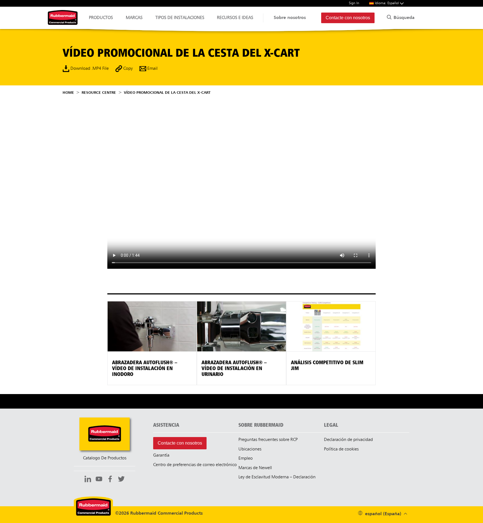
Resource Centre (99, 93)
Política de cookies (341, 449)
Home (68, 93)
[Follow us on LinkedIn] (88, 480)
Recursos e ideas (235, 18)
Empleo (245, 458)
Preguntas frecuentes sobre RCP (268, 440)
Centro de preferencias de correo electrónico (195, 465)
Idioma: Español (387, 3)
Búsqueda (403, 18)
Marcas (134, 18)
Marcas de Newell (255, 468)
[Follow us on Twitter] (121, 480)
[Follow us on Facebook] (110, 480)
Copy (127, 68)
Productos (101, 18)
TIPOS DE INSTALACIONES (179, 18)
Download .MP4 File (89, 68)
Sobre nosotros (290, 18)
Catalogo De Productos (104, 458)
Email (152, 68)
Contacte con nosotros (348, 17)
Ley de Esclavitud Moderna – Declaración (277, 477)
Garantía (161, 455)
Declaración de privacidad (348, 440)
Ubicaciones (249, 449)
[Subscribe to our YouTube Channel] (99, 480)
